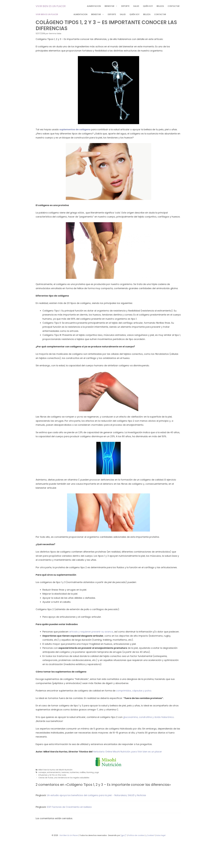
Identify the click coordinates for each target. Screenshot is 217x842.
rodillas (83, 772)
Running (90, 772)
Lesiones (65, 772)
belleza (160, 6)
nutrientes (74, 772)
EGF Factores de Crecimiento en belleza (69, 806)
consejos (42, 772)
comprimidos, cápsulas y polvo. (134, 690)
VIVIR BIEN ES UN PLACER (51, 6)
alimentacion (94, 6)
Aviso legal (160, 835)
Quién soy (148, 6)
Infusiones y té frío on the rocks (52, 775)
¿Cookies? (150, 835)
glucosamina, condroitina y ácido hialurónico (148, 717)
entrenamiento (54, 772)
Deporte (125, 6)
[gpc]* (123, 835)
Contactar (173, 6)
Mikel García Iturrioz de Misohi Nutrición (55, 769)
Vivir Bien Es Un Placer (68, 835)
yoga (96, 772)
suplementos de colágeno (75, 129)
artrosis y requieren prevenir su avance (91, 631)
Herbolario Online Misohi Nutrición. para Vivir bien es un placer (127, 751)
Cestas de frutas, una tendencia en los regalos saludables (63, 777)
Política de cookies (136, 835)
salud (136, 6)
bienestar (109, 6)
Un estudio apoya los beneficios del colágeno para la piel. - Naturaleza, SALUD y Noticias (96, 795)
